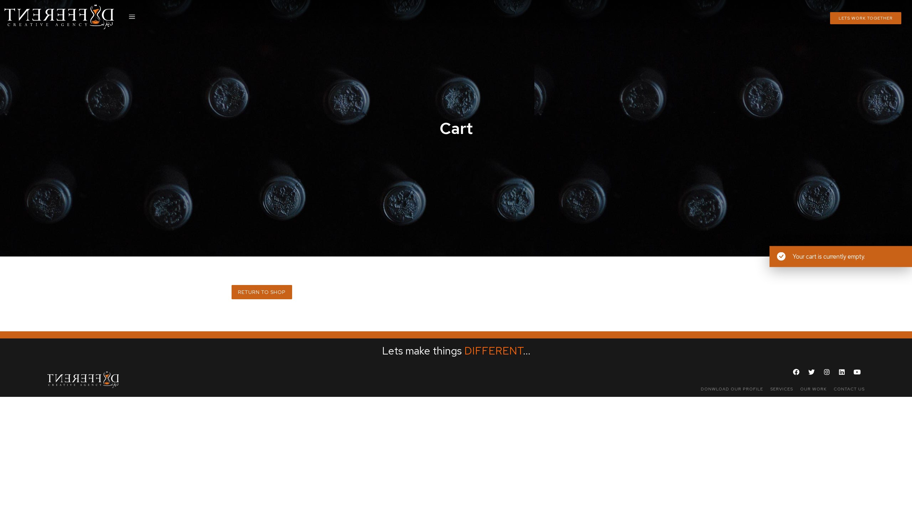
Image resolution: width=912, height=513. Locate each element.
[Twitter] (811, 371)
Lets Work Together (866, 18)
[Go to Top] (901, 502)
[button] (732, 389)
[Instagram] (826, 371)
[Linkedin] (842, 371)
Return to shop (262, 292)
